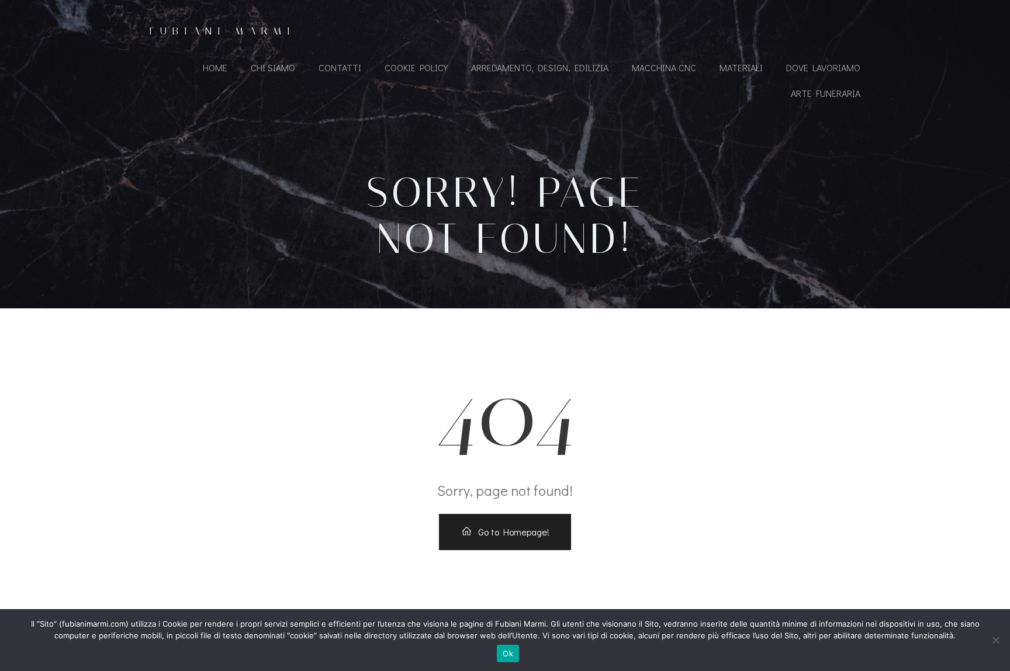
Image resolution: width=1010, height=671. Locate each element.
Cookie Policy (416, 67)
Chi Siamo (273, 67)
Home (215, 67)
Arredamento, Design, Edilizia (539, 67)
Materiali (741, 67)
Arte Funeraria (825, 93)
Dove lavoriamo (823, 67)
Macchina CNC (664, 67)
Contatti (340, 67)
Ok (508, 653)
